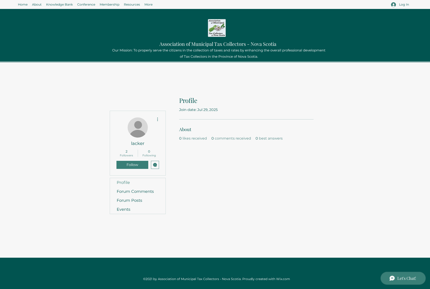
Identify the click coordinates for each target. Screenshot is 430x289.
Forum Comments (135, 191)
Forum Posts (129, 200)
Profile (123, 182)
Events (123, 209)
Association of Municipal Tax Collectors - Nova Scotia (217, 43)
